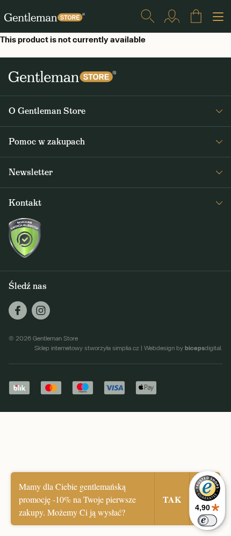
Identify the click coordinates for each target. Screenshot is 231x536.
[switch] (207, 520)
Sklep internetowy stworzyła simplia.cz (86, 348)
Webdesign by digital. (183, 348)
